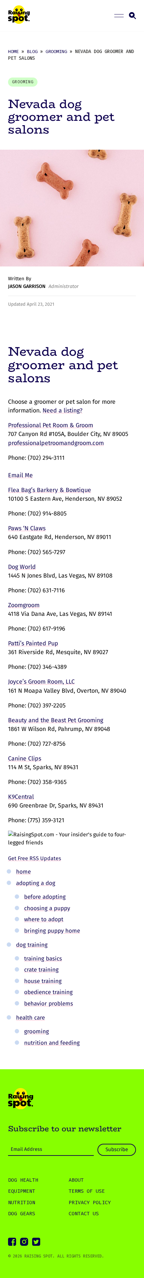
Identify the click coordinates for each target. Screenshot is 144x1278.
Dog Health (23, 1180)
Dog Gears (21, 1213)
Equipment (21, 1191)
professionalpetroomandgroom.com (56, 443)
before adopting (45, 896)
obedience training (48, 992)
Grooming (56, 51)
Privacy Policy (90, 1202)
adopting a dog (35, 883)
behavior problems (48, 1003)
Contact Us (84, 1213)
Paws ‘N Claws (27, 528)
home (23, 871)
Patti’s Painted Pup (33, 643)
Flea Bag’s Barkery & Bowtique (49, 490)
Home (13, 51)
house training (43, 981)
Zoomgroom (24, 605)
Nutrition (21, 1202)
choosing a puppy (47, 908)
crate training (41, 969)
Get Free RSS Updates (34, 858)
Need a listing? (62, 410)
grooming (36, 1031)
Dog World (22, 567)
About (76, 1180)
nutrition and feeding (52, 1042)
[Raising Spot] (20, 1100)
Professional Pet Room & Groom (50, 425)
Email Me (20, 475)
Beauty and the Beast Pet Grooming (55, 720)
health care (30, 1017)
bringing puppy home (52, 930)
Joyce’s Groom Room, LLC (41, 681)
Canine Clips (24, 758)
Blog (32, 51)
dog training (32, 944)
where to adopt (43, 919)
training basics (43, 958)
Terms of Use (87, 1191)
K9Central (21, 796)
